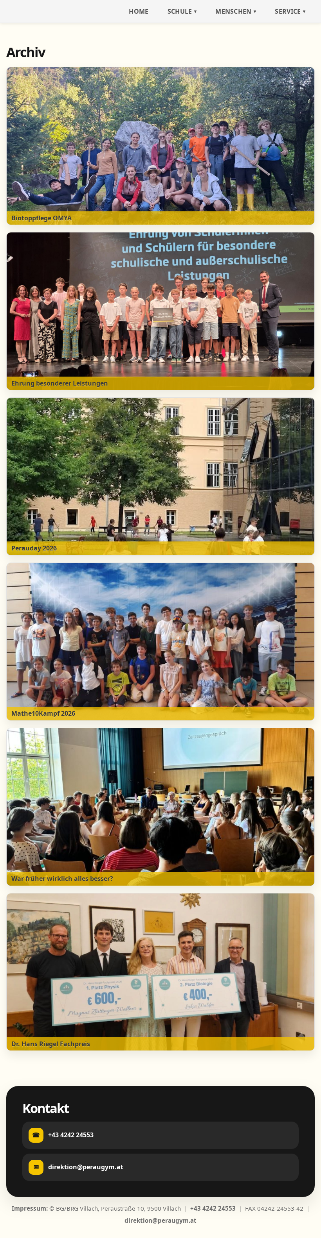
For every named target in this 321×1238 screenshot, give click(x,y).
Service (288, 11)
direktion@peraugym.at (160, 1220)
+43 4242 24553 (213, 1208)
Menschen (233, 11)
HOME (138, 11)
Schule (180, 11)
